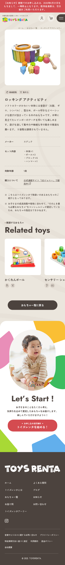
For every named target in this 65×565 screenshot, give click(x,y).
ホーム (21, 28)
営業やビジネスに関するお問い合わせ (21, 535)
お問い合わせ (39, 504)
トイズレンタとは (13, 489)
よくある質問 (39, 482)
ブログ (36, 489)
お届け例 (9, 504)
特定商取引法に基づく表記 (16, 541)
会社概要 (8, 547)
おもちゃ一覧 (32, 28)
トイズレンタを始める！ (32, 425)
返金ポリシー (47, 541)
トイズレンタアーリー (16, 511)
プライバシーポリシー (49, 535)
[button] (32, 57)
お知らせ (37, 497)
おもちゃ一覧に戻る (32, 305)
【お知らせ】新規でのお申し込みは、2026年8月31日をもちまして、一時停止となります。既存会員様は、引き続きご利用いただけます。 (32, 6)
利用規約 (34, 541)
